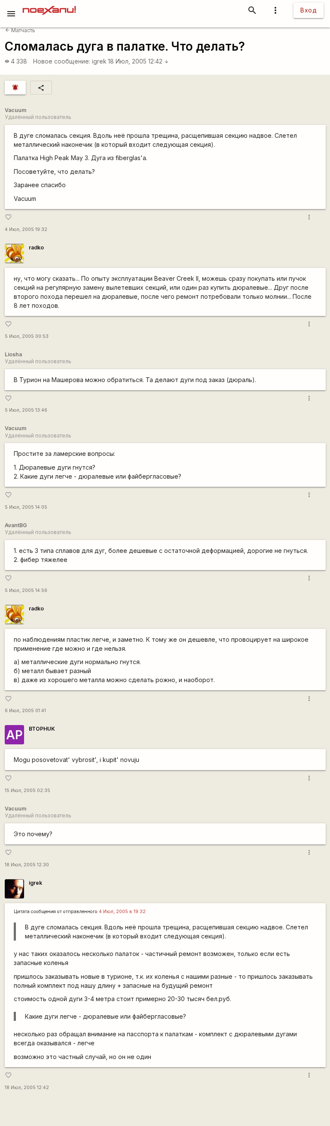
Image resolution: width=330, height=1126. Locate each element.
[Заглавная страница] (49, 6)
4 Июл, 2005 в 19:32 (122, 911)
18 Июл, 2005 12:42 (138, 61)
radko (36, 247)
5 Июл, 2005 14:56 (26, 590)
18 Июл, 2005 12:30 (27, 865)
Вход (308, 10)
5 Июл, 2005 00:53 (27, 336)
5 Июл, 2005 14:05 (26, 507)
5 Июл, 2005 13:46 (26, 410)
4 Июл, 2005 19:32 (26, 229)
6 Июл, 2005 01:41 (25, 710)
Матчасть (20, 30)
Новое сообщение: (61, 61)
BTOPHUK (42, 728)
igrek (99, 61)
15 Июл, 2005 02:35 (27, 790)
